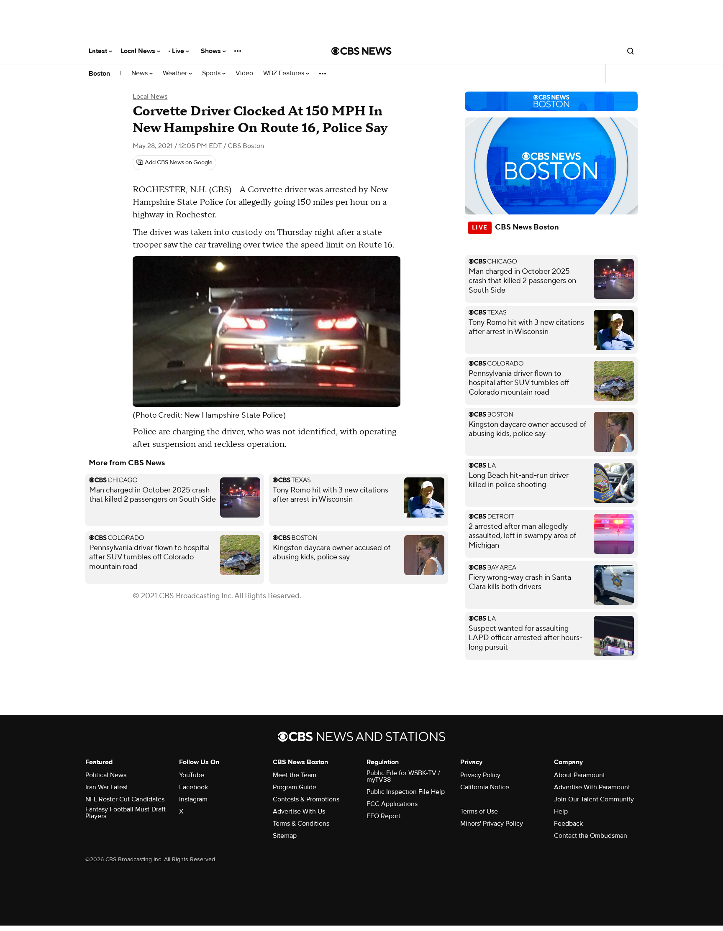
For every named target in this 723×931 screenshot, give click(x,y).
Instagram (193, 799)
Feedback (568, 823)
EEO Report (383, 816)
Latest (99, 51)
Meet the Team (294, 775)
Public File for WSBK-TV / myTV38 (403, 776)
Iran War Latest (106, 787)
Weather (176, 73)
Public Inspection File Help (406, 791)
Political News (105, 775)
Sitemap (285, 835)
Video (244, 73)
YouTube (191, 775)
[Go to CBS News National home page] (361, 51)
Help (561, 811)
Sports (212, 73)
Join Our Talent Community (594, 799)
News (140, 73)
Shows (212, 51)
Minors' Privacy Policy (491, 823)
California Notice (484, 787)
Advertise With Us (299, 811)
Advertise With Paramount (592, 787)
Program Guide (294, 787)
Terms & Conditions (301, 823)
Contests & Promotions (306, 799)
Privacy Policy (480, 775)
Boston (99, 73)
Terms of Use (479, 811)
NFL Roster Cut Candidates (124, 799)
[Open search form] (630, 51)
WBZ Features (284, 73)
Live (179, 51)
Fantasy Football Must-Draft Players (125, 812)
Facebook (193, 787)
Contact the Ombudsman (590, 835)
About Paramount (579, 775)
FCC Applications (392, 804)
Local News (138, 51)
